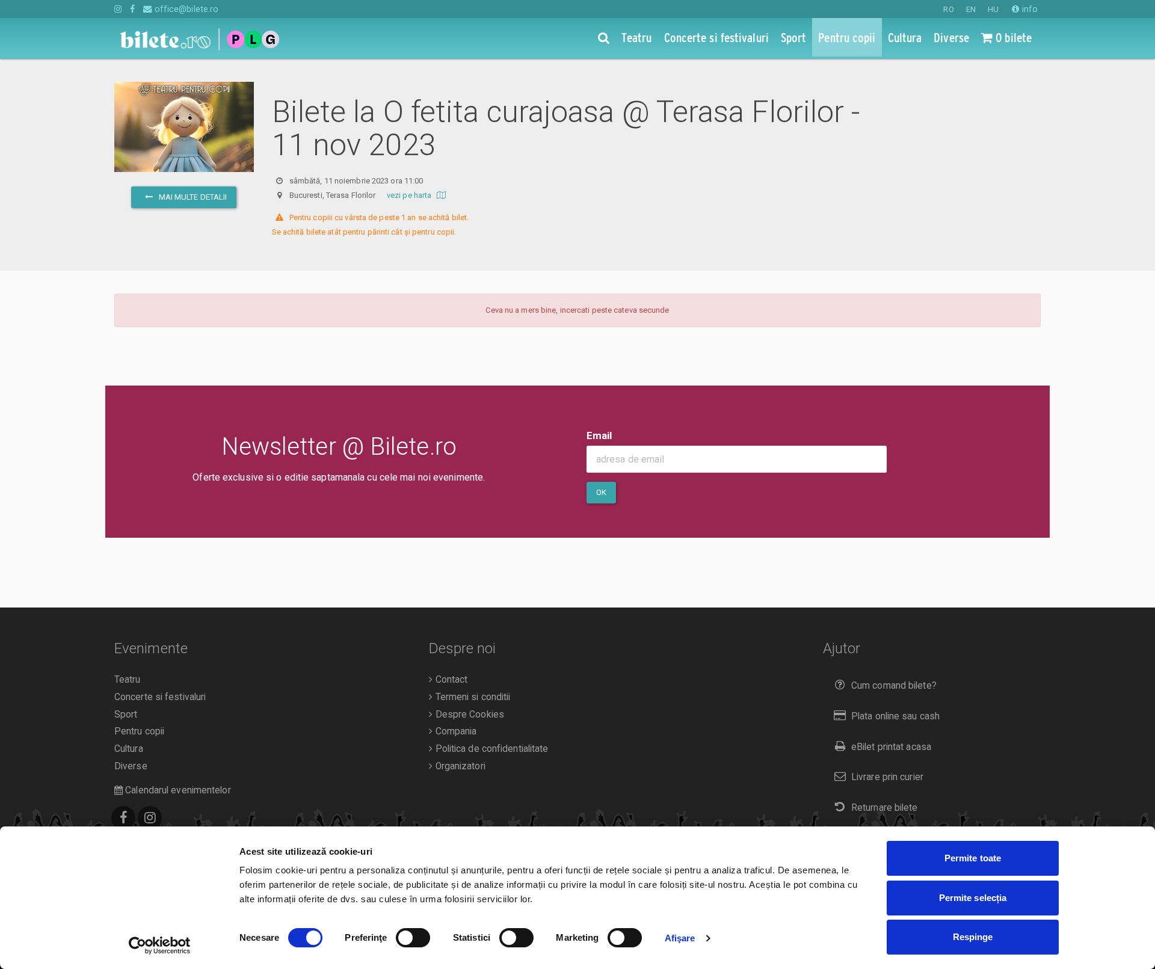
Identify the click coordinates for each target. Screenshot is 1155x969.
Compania (454, 731)
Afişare (680, 938)
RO (948, 9)
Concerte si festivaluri (160, 697)
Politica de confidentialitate (490, 748)
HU (993, 9)
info (1029, 9)
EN (971, 9)
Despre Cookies (468, 714)
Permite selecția (973, 898)
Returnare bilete (884, 807)
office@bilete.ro (185, 9)
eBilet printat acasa (891, 747)
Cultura (128, 748)
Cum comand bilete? (894, 685)
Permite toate (972, 858)
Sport (126, 714)
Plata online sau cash (895, 716)
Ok (601, 492)
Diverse (130, 766)
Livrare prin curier (887, 777)
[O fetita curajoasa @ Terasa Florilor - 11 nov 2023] (184, 161)
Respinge (973, 937)
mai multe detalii (191, 196)
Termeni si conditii (471, 697)
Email (599, 435)
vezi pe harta (410, 195)
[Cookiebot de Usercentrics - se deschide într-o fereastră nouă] (159, 946)
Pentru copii (139, 731)
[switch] (413, 937)
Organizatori (459, 766)
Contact (450, 679)
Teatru (127, 679)
